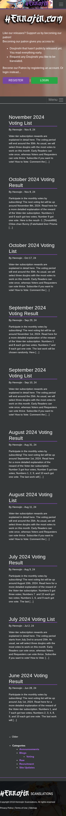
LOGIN (44, 80)
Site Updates (27, 767)
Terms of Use (21, 808)
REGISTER (16, 80)
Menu (53, 99)
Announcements (29, 749)
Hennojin (17, 129)
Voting (30, 756)
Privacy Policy (6, 808)
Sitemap (33, 808)
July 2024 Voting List (32, 619)
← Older (13, 736)
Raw (21, 760)
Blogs (22, 752)
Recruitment (26, 763)
